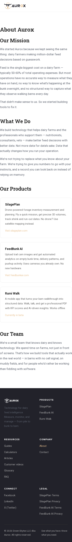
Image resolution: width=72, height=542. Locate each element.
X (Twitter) (10, 507)
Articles (8, 458)
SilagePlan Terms (49, 495)
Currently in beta (14, 315)
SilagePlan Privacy (49, 501)
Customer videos (13, 464)
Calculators (10, 452)
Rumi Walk (45, 418)
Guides (8, 446)
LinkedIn (8, 501)
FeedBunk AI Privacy (51, 513)
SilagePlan (45, 406)
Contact (44, 452)
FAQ (6, 476)
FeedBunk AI (46, 412)
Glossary (9, 470)
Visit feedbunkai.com (17, 275)
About (42, 446)
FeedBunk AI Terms (50, 507)
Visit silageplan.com (16, 230)
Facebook (9, 495)
